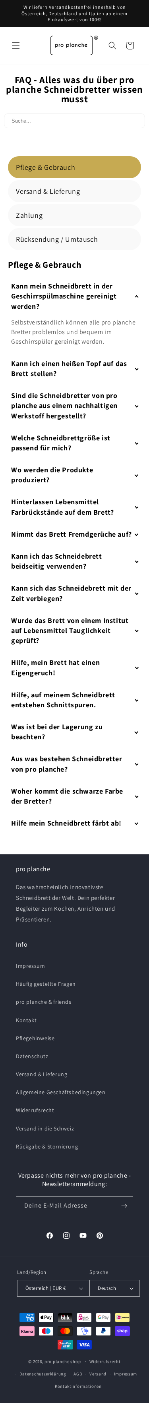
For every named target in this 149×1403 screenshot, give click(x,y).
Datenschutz (32, 1056)
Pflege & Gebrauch (45, 167)
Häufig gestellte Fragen (46, 983)
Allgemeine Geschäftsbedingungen (61, 1092)
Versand (97, 1374)
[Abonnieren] (124, 1205)
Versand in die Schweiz (45, 1128)
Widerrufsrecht (35, 1110)
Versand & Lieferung (48, 191)
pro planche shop (63, 1361)
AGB (78, 1374)
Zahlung (29, 215)
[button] (16, 45)
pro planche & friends (44, 1001)
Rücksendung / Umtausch (57, 239)
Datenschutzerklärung (42, 1374)
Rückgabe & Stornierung (47, 1146)
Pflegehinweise (35, 1038)
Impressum (30, 965)
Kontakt (26, 1020)
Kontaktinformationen (78, 1386)
